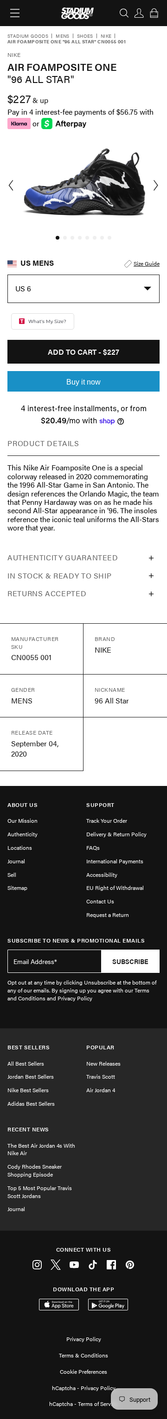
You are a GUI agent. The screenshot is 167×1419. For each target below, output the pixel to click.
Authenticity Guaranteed (62, 557)
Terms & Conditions (83, 1355)
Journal (16, 861)
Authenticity (22, 834)
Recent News (28, 1129)
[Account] (139, 13)
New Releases (103, 1063)
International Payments (114, 861)
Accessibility (101, 874)
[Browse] (14, 13)
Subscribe (130, 961)
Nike (106, 36)
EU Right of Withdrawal (115, 887)
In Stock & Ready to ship (59, 575)
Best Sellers (28, 1047)
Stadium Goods (27, 36)
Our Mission (22, 820)
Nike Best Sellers (28, 1090)
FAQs (93, 847)
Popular (100, 1047)
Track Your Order (106, 820)
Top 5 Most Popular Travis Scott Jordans (39, 1192)
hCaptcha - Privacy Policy (84, 1388)
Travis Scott (100, 1076)
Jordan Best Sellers (30, 1076)
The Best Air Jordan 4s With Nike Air (41, 1149)
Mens (63, 36)
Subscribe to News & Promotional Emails (76, 940)
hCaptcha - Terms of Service (83, 1403)
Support (100, 805)
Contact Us (100, 901)
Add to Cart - (83, 351)
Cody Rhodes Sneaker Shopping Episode (34, 1170)
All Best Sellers (25, 1063)
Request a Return (107, 914)
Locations (19, 847)
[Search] (124, 13)
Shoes (85, 36)
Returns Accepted (46, 593)
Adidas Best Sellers (31, 1103)
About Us (22, 805)
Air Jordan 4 (100, 1090)
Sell (11, 874)
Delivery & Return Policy (116, 834)
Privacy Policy (83, 1339)
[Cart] (154, 13)
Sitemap (17, 887)
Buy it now (83, 382)
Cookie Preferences (83, 1371)
